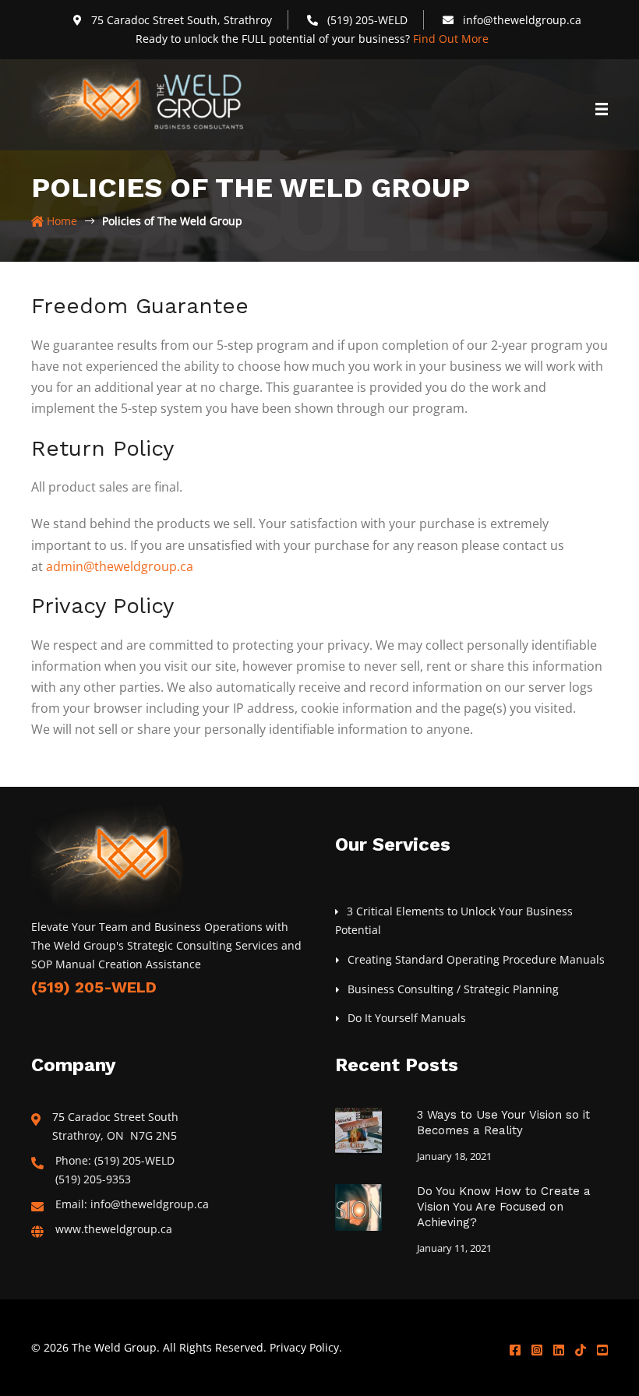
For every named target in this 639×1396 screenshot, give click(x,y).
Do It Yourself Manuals (407, 1017)
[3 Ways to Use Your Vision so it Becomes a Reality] (358, 1129)
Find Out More (451, 38)
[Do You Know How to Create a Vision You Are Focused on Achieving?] (358, 1205)
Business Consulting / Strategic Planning (453, 989)
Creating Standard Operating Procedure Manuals (476, 959)
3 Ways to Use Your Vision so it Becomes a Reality (503, 1122)
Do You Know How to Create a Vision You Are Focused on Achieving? (504, 1206)
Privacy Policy (304, 1347)
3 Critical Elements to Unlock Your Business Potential (454, 920)
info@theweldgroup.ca (522, 19)
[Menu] (601, 118)
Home (60, 220)
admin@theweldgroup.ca (119, 566)
